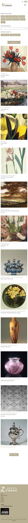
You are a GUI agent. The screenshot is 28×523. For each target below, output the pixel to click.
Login (22, 519)
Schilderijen (16, 19)
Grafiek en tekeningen (11, 16)
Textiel (22, 19)
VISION (2, 497)
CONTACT (2, 501)
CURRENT (2, 500)
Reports (19, 519)
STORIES (2, 498)
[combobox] (14, 28)
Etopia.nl (14, 520)
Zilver (3, 22)
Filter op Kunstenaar (6, 26)
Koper (3, 19)
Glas (3, 16)
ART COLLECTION (4, 495)
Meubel (9, 19)
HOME (2, 494)
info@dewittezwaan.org (8, 506)
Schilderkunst (5, 35)
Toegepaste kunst (15, 35)
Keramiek (21, 16)
